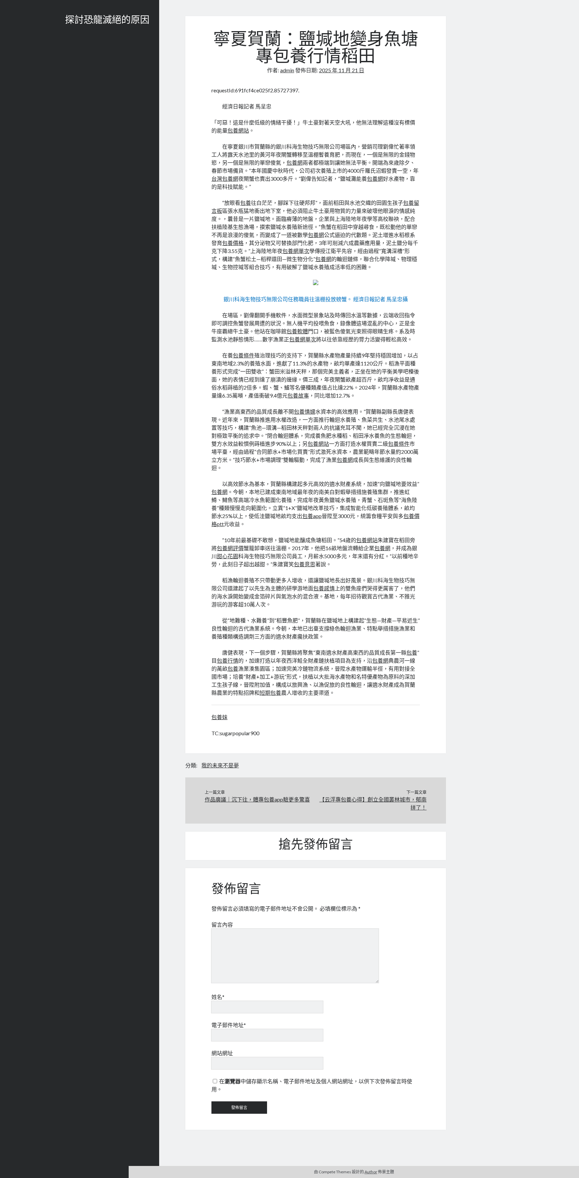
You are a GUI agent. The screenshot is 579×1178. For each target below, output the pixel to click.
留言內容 (222, 924)
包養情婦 (304, 411)
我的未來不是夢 (220, 765)
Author (371, 1171)
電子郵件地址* (228, 1025)
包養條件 (243, 355)
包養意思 (304, 564)
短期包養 (270, 692)
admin (287, 70)
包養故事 (298, 395)
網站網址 (222, 1053)
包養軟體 (297, 331)
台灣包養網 (224, 178)
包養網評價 (230, 548)
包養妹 (219, 717)
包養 (245, 202)
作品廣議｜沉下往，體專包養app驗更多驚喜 (257, 799)
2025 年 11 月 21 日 (341, 70)
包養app (312, 516)
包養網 (294, 162)
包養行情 (227, 660)
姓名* (217, 997)
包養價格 (233, 243)
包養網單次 (295, 251)
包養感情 (324, 588)
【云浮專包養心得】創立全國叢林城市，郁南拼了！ (373, 803)
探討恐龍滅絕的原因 (107, 20)
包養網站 (238, 130)
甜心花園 (227, 556)
